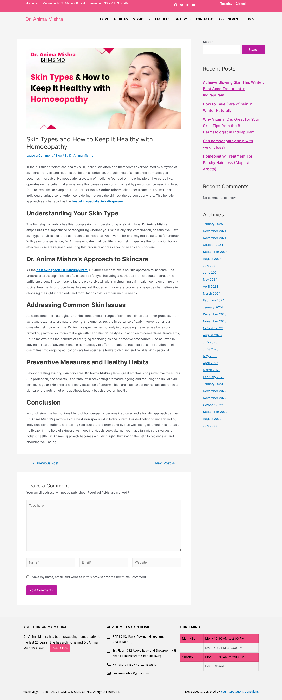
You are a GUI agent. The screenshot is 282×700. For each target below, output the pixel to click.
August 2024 (212, 259)
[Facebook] (176, 5)
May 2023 (210, 356)
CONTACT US (205, 19)
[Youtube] (194, 5)
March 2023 (211, 370)
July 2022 (210, 426)
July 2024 (210, 266)
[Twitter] (182, 5)
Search (208, 42)
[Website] (156, 563)
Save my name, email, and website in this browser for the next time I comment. (89, 577)
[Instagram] (188, 5)
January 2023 (213, 384)
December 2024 (215, 231)
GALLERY (181, 19)
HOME (104, 19)
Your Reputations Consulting (240, 691)
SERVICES (139, 19)
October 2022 (213, 405)
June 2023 (211, 349)
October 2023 (213, 328)
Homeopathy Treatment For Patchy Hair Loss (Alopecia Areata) (227, 162)
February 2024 (213, 300)
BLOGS (249, 19)
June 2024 (211, 272)
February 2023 (213, 377)
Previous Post (45, 463)
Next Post (165, 463)
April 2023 (210, 363)
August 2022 (212, 419)
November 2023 (215, 321)
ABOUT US (121, 19)
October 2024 (213, 245)
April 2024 (210, 286)
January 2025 (213, 224)
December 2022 (214, 391)
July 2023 (210, 342)
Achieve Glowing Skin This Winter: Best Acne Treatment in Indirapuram (233, 88)
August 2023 (212, 335)
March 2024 (211, 293)
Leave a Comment (39, 156)
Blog (58, 156)
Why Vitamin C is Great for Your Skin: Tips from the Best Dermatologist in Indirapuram (231, 125)
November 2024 (215, 238)
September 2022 (215, 412)
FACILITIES (162, 19)
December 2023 (215, 314)
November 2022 (214, 398)
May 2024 (210, 279)
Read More (60, 648)
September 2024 (215, 252)
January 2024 (213, 307)
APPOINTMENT (229, 19)
